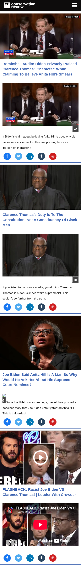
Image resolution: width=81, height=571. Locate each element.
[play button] (40, 458)
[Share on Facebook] (7, 156)
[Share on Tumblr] (41, 156)
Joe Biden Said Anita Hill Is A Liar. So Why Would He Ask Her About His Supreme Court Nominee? (39, 380)
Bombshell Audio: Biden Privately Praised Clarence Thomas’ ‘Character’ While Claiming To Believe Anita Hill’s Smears (39, 69)
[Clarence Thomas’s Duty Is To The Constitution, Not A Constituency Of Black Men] (40, 187)
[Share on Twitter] (18, 156)
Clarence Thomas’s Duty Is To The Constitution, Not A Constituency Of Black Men (39, 220)
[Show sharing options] (75, 129)
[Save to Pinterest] (52, 156)
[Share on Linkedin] (30, 156)
